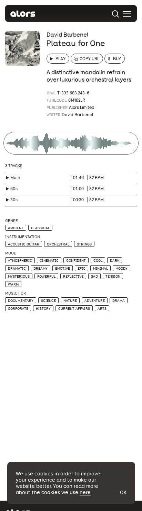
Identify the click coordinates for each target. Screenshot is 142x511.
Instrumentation (22, 237)
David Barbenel (67, 34)
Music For (15, 293)
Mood (11, 253)
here (85, 492)
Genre (11, 221)
